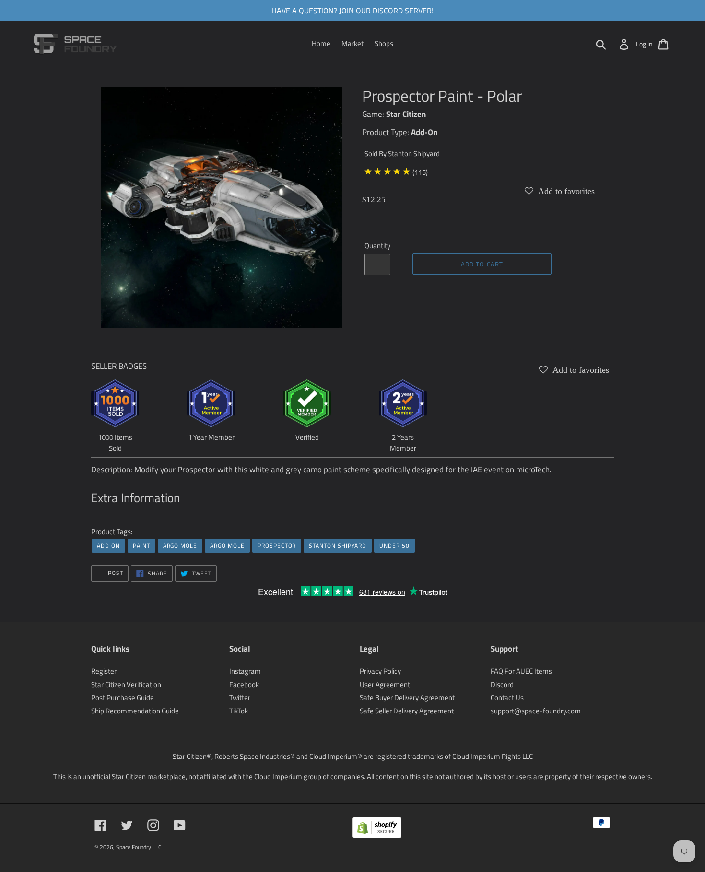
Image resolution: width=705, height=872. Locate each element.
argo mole (180, 545)
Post (114, 572)
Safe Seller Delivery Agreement (407, 710)
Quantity (377, 246)
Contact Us (507, 697)
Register (104, 671)
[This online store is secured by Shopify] (376, 829)
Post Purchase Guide (122, 697)
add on (108, 545)
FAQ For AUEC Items (521, 671)
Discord (502, 684)
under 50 (394, 545)
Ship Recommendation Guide (135, 710)
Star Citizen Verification (126, 684)
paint (141, 545)
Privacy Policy (380, 671)
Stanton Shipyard (414, 153)
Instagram (245, 671)
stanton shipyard (337, 545)
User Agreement (385, 684)
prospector (277, 545)
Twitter (239, 697)
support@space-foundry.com (536, 710)
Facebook (244, 684)
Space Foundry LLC (139, 846)
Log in (644, 44)
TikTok (238, 710)
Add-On (424, 132)
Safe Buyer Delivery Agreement (407, 697)
